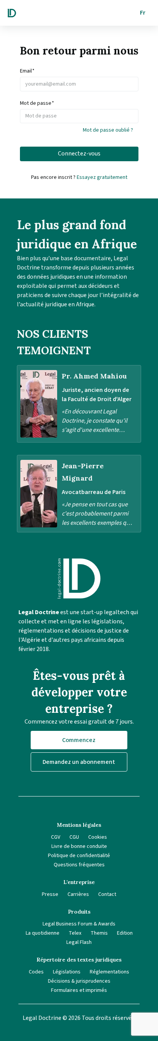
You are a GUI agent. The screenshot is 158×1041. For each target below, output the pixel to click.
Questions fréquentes (79, 865)
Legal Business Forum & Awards (79, 924)
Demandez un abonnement (79, 762)
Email (27, 71)
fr (142, 12)
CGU (74, 837)
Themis (99, 933)
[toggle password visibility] (135, 116)
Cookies (97, 837)
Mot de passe (37, 103)
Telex (75, 933)
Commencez (78, 740)
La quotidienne (42, 933)
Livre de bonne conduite (79, 846)
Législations (67, 972)
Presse (50, 894)
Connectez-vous (79, 153)
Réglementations (109, 972)
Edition (125, 933)
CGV (55, 837)
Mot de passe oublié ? (108, 130)
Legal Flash (79, 942)
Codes (36, 972)
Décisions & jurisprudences (79, 981)
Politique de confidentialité (79, 855)
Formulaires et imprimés (79, 990)
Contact (107, 894)
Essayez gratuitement (102, 177)
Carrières (78, 894)
